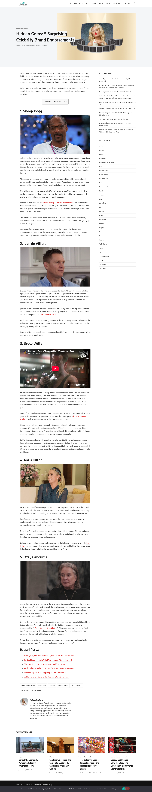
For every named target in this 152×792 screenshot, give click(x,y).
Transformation (104, 256)
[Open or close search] (134, 3)
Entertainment (22, 28)
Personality (102, 219)
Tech (101, 248)
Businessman (103, 174)
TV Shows (102, 264)
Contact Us (28, 785)
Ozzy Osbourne (76, 685)
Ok (124, 789)
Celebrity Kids (103, 178)
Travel (101, 260)
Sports (101, 240)
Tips (100, 252)
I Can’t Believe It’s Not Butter (45, 628)
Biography (102, 158)
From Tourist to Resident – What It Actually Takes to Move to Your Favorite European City (116, 86)
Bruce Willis (42, 685)
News (101, 215)
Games (101, 195)
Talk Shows (103, 244)
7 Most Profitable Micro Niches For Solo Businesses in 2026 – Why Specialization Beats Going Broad (117, 97)
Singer (101, 228)
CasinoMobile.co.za (48, 314)
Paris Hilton (25, 690)
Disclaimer (37, 785)
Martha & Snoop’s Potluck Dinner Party (56, 202)
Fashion (101, 191)
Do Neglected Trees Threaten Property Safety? (115, 92)
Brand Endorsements (28, 685)
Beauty (101, 154)
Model (101, 211)
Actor (101, 146)
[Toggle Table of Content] (64, 101)
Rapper (101, 223)
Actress (101, 150)
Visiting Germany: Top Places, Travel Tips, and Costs (117, 108)
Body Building (103, 170)
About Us (19, 785)
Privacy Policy (47, 785)
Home (101, 199)
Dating (101, 183)
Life (100, 207)
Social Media (103, 232)
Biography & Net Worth (107, 162)
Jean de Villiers (63, 685)
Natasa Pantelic (21, 45)
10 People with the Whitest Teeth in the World (114, 119)
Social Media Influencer (107, 236)
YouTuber (102, 268)
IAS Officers (103, 203)
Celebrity (52, 685)
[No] (127, 788)
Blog (100, 166)
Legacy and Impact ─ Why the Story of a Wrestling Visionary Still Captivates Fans (116, 130)
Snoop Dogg (36, 690)
